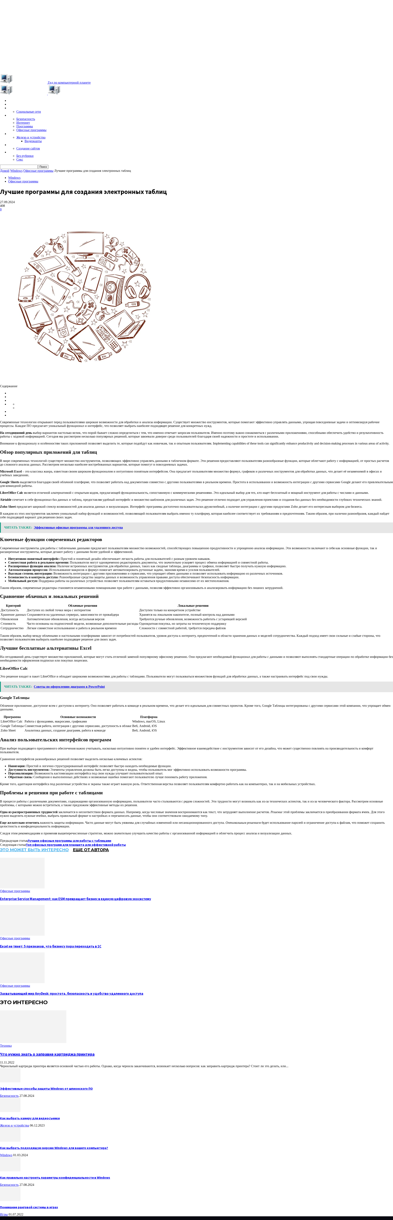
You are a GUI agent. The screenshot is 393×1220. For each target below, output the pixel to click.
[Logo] (24, 93)
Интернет (23, 122)
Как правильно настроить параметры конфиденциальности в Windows (55, 1177)
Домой (4, 170)
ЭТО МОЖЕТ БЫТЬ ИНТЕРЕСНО (34, 849)
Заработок (16, 144)
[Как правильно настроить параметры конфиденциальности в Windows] (10, 1170)
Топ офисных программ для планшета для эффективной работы (76, 845)
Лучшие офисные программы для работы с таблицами (69, 840)
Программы (24, 126)
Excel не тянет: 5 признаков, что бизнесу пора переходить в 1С (50, 946)
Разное (13, 152)
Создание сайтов (28, 148)
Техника (14, 133)
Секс (19, 159)
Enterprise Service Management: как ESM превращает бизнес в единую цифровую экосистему (75, 899)
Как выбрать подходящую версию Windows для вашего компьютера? (54, 1148)
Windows (15, 115)
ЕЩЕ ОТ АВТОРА (91, 849)
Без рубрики (25, 156)
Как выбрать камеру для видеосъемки (30, 1118)
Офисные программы (31, 130)
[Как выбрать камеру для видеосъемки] (10, 1111)
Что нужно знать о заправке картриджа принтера (47, 1054)
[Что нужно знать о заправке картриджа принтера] (33, 1042)
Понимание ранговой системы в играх (29, 1207)
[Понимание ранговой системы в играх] (10, 1200)
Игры (12, 104)
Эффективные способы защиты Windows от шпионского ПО (46, 1088)
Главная (14, 100)
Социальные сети (28, 111)
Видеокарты (33, 141)
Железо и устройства (30, 137)
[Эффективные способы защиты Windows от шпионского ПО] (10, 1081)
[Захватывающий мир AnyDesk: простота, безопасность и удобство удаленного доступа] (22, 982)
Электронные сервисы (25, 108)
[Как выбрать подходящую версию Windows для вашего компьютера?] (10, 1140)
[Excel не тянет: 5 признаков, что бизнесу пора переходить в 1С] (22, 934)
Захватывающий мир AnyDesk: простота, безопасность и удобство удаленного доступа (71, 993)
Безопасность (25, 119)
